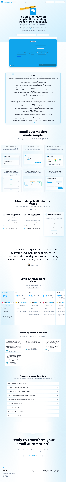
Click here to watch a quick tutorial (48, 64)
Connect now (60, 188)
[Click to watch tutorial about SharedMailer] (33, 53)
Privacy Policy (56, 470)
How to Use (30, 2)
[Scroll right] (64, 307)
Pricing (24, 2)
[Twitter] (3, 476)
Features (19, 2)
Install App (33, 471)
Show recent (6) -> (33, 122)
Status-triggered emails (46, 468)
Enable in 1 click (38, 162)
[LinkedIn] (7, 476)
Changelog (56, 473)
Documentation (33, 473)
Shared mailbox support (46, 471)
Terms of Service (57, 471)
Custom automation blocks (47, 470)
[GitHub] (5, 476)
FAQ (35, 2)
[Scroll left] (2, 307)
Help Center (56, 468)
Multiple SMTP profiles (46, 473)
